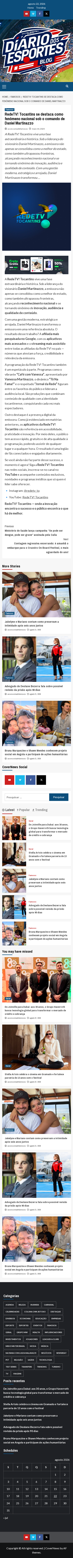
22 (55, 1496)
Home (31, 7)
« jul (5, 1517)
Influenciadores (53, 1332)
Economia (25, 1318)
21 (46, 1496)
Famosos (9, 109)
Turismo (56, 1367)
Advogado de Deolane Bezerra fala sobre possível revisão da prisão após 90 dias (34, 688)
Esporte (10, 1325)
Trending (41, 7)
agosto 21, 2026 (35, 630)
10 (8, 1488)
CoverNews (52, 1548)
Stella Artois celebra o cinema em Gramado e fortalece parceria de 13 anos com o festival (48, 856)
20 (36, 1496)
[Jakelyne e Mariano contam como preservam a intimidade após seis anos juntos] (36, 594)
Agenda (10, 1305)
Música (44, 1346)
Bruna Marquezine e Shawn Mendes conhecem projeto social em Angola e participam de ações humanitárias (36, 752)
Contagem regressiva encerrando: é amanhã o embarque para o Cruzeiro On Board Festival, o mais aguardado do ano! (37, 545)
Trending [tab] (41, 810)
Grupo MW (22, 1332)
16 (64, 1488)
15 (55, 1488)
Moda (33, 1346)
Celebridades (12, 1312)
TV (7, 1374)
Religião (18, 1360)
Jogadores (32, 1339)
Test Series (11, 1367)
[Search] (67, 86)
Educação (41, 1318)
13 (36, 1488)
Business (35, 1305)
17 (8, 1496)
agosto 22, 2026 (35, 1018)
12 (27, 1488)
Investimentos (13, 1339)
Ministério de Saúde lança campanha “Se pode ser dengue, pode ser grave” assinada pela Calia (34, 530)
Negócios (46, 1353)
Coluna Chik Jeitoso (35, 1312)
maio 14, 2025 (38, 129)
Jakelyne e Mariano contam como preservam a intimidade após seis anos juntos (32, 623)
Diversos (10, 1318)
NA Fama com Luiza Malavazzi (21, 1353)
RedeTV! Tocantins (35, 497)
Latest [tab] (10, 810)
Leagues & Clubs (51, 1339)
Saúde (31, 1360)
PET (7, 1360)
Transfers (26, 1367)
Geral (31, 821)
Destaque (56, 1312)
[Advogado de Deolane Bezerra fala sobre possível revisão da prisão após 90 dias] (36, 659)
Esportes (24, 1325)
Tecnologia (45, 1360)
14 (46, 1488)
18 (17, 1496)
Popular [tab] (24, 810)
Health (36, 1332)
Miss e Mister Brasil (15, 1346)
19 (27, 1496)
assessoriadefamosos (18, 129)
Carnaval (49, 1305)
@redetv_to (32, 490)
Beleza (22, 1305)
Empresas (56, 1318)
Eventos (37, 1325)
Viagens (17, 1374)
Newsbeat (61, 1353)
